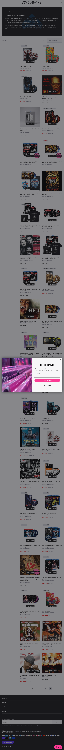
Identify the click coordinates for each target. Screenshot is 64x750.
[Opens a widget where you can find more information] (57, 747)
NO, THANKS (46, 385)
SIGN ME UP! (46, 380)
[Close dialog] (60, 359)
